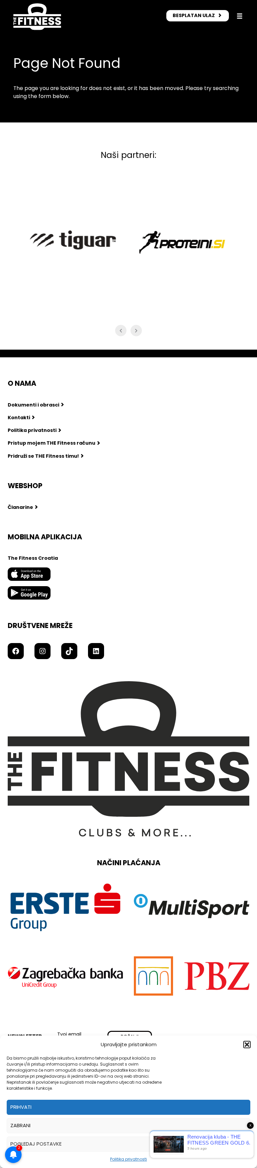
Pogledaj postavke (36, 1143)
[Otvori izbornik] (240, 16)
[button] (247, 1044)
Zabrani (20, 1125)
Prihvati (20, 1106)
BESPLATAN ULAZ (194, 15)
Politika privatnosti (128, 1159)
